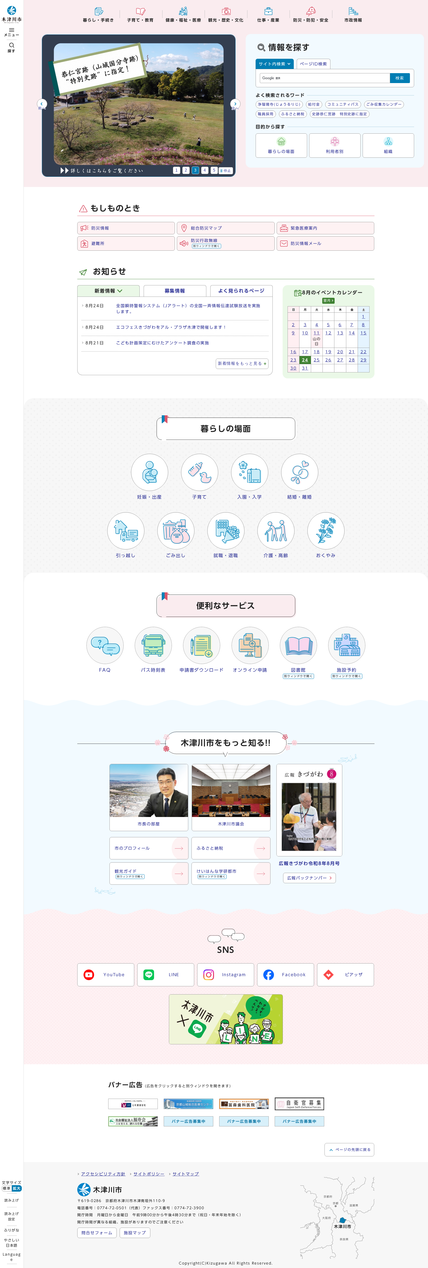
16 (293, 352)
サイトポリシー (149, 1174)
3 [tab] (195, 170)
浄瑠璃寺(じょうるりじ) (279, 104)
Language (12, 1257)
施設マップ (135, 1233)
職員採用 (266, 114)
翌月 (327, 300)
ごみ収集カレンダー (384, 104)
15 (363, 333)
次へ (235, 108)
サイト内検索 (272, 64)
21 (352, 352)
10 (305, 333)
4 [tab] (205, 170)
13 (340, 333)
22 (363, 352)
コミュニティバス (343, 104)
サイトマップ (186, 1174)
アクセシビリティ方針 (103, 1174)
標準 (7, 1188)
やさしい (12, 1242)
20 (340, 352)
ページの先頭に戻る (353, 1149)
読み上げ (11, 1200)
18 (317, 352)
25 (317, 360)
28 (352, 360)
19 (328, 352)
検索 (400, 78)
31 (305, 368)
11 (317, 333)
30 (293, 368)
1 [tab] (176, 170)
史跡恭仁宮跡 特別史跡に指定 (339, 114)
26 (328, 360)
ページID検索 (313, 64)
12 (328, 333)
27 (340, 360)
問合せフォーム (96, 1233)
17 (305, 352)
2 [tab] (186, 170)
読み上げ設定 (11, 1216)
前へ (42, 108)
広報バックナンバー (307, 878)
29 (363, 360)
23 (293, 360)
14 (352, 333)
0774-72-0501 (112, 1208)
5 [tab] (214, 170)
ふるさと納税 (293, 114)
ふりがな (12, 1230)
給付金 (314, 104)
